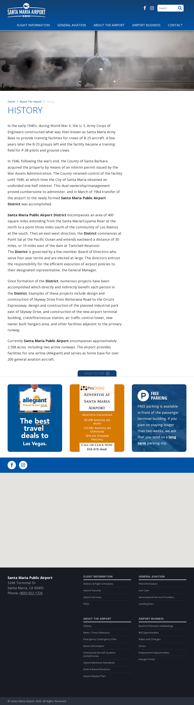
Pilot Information (148, 583)
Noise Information (93, 646)
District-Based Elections (96, 669)
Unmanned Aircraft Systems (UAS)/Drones (99, 654)
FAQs (86, 603)
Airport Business (151, 618)
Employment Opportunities (154, 652)
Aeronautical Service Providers (156, 597)
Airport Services (92, 597)
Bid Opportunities (149, 632)
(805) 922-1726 (31, 593)
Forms (142, 646)
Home (11, 101)
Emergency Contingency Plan (100, 639)
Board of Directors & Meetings (156, 626)
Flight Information (98, 576)
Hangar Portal (147, 659)
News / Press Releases (96, 632)
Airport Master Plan (94, 676)
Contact (175, 25)
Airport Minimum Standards (99, 662)
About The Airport (31, 101)
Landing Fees (146, 603)
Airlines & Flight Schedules (98, 583)
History (87, 626)
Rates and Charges (150, 639)
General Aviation (152, 576)
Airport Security (92, 590)
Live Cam (144, 590)
